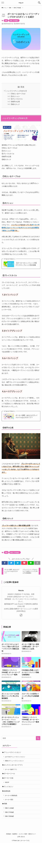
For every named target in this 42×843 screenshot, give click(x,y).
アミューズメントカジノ (12, 752)
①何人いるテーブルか (18, 93)
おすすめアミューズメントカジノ (15, 757)
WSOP (7, 782)
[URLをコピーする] (37, 563)
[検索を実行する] (38, 738)
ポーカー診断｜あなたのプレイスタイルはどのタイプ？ (27, 416)
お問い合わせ (21, 836)
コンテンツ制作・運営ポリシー (27, 834)
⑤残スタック (15, 104)
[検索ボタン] (39, 2)
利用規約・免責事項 (11, 834)
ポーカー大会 (8, 778)
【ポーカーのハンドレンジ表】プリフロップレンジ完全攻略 (27, 264)
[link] (21, 615)
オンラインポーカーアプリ (13, 765)
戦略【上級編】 (9, 808)
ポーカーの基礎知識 (11, 795)
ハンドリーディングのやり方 (16, 91)
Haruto (21, 591)
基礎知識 (7, 791)
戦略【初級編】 (9, 816)
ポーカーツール (9, 773)
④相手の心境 (15, 101)
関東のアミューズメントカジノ (14, 761)
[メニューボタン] (2, 2)
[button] (5, 563)
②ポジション (15, 96)
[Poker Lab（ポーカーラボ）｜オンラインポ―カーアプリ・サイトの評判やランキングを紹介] (21, 2)
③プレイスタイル (17, 99)
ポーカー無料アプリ (11, 769)
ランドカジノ (8, 786)
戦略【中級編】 (14, 20)
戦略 (6, 20)
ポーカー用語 (9, 799)
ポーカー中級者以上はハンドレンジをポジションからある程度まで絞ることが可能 (21, 227)
